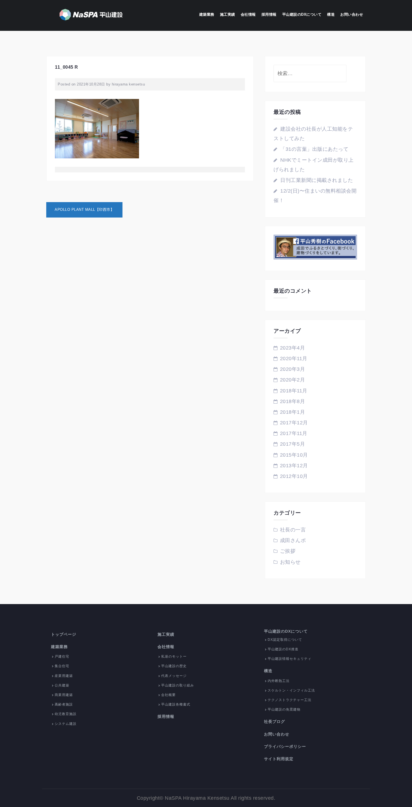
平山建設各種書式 (175, 704)
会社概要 (168, 695)
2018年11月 (293, 391)
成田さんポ (293, 540)
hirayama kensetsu (128, 84)
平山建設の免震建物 (284, 709)
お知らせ (290, 562)
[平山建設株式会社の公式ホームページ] (91, 15)
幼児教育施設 (66, 714)
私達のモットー (174, 656)
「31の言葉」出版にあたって (314, 149)
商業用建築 (64, 695)
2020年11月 (293, 358)
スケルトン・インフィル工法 (291, 690)
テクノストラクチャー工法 (289, 700)
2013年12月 (294, 465)
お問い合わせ (351, 14)
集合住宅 (62, 666)
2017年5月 (292, 444)
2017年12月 (294, 423)
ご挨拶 (288, 551)
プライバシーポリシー (285, 746)
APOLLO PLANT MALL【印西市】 (84, 209)
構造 (331, 14)
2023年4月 (292, 348)
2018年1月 (292, 412)
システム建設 (66, 724)
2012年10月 (294, 476)
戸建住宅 (62, 656)
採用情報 (269, 14)
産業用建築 (64, 676)
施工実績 (227, 14)
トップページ (63, 634)
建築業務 (206, 14)
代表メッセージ (174, 676)
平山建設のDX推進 (283, 649)
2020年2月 (292, 380)
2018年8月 (292, 401)
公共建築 (62, 685)
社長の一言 (293, 530)
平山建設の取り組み (177, 685)
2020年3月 (292, 369)
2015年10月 (294, 455)
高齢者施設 (64, 704)
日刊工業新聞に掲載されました (316, 180)
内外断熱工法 (279, 681)
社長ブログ (274, 721)
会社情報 (248, 14)
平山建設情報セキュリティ (289, 659)
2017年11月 (293, 433)
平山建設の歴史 (174, 666)
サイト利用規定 (278, 759)
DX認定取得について (285, 640)
